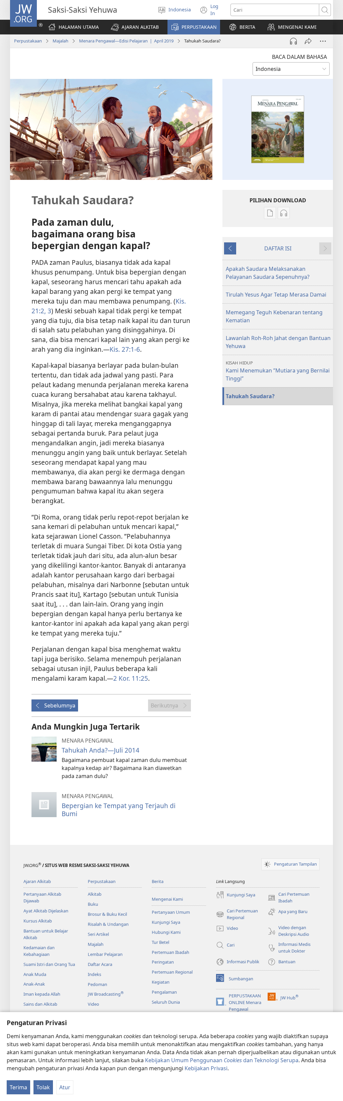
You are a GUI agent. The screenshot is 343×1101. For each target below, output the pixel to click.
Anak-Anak (34, 984)
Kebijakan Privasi (206, 1068)
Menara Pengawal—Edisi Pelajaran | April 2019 (126, 41)
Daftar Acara (100, 964)
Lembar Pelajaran (105, 954)
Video (93, 1004)
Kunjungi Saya (166, 922)
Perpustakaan (28, 41)
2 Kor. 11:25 (130, 678)
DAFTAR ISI (277, 248)
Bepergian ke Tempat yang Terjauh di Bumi (119, 809)
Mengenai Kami (167, 899)
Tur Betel (160, 942)
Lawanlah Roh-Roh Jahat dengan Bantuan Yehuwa (278, 342)
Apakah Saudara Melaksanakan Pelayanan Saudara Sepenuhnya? (268, 273)
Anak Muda (34, 974)
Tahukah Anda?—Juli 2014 (100, 750)
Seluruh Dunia (166, 1002)
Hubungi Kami (166, 932)
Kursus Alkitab (37, 921)
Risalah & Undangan (108, 924)
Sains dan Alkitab (40, 1004)
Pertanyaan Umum (171, 912)
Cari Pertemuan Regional (237, 914)
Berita (157, 881)
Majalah (60, 41)
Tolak (43, 1087)
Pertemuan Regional (172, 972)
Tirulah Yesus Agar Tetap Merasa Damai (276, 294)
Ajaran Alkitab (37, 881)
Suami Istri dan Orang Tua (49, 964)
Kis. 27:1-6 (125, 349)
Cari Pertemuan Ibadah (289, 897)
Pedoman (97, 984)
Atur (64, 1087)
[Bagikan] (308, 41)
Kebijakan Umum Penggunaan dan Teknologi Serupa (221, 1060)
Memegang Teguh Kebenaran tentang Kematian (274, 316)
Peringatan (163, 962)
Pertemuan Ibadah (170, 952)
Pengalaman (164, 992)
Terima (18, 1087)
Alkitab (94, 894)
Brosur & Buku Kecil (107, 914)
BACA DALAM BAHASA (299, 57)
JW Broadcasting (106, 994)
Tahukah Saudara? (250, 396)
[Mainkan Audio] (293, 41)
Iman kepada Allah (41, 994)
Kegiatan (160, 982)
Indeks (94, 974)
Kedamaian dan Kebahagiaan (39, 951)
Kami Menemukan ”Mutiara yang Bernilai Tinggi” (278, 371)
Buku (93, 904)
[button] (135, 27)
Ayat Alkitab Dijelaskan (45, 911)
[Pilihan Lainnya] (323, 41)
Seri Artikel (98, 934)
